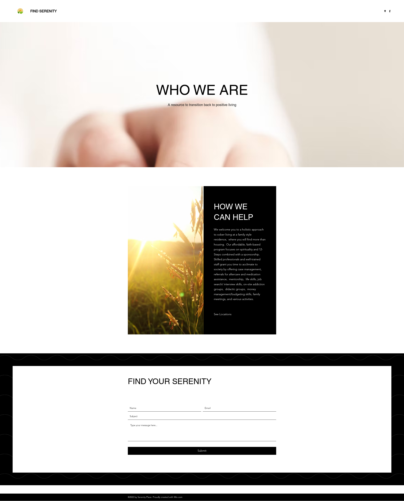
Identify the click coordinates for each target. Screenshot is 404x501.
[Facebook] (389, 11)
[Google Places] (385, 11)
